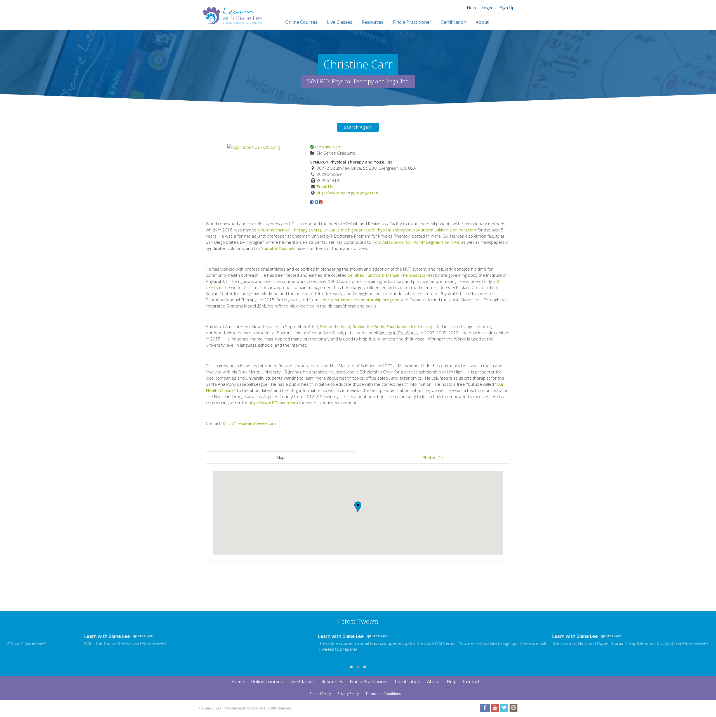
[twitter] (504, 708)
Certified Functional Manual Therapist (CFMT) (391, 275)
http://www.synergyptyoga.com (347, 192)
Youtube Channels (278, 248)
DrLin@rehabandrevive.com (249, 423)
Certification (407, 681)
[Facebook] (312, 202)
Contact (471, 681)
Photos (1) (432, 457)
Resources (332, 681)
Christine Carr (328, 147)
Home (237, 681)
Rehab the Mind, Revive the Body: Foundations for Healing (376, 326)
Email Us (325, 186)
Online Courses (267, 681)
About (433, 681)
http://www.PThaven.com (273, 402)
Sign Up (507, 7)
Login (487, 7)
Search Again (358, 127)
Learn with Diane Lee (33, 636)
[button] (357, 507)
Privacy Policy (348, 693)
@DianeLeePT (70, 636)
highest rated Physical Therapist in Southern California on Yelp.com (412, 230)
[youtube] (495, 708)
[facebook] (485, 708)
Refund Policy (320, 693)
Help (471, 7)
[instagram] (513, 708)
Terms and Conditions (383, 693)
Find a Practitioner (369, 681)
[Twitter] (316, 202)
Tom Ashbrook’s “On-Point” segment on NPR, (416, 242)
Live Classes (302, 681)
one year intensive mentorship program (361, 299)
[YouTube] (320, 202)
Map (280, 457)
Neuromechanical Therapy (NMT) (289, 230)
